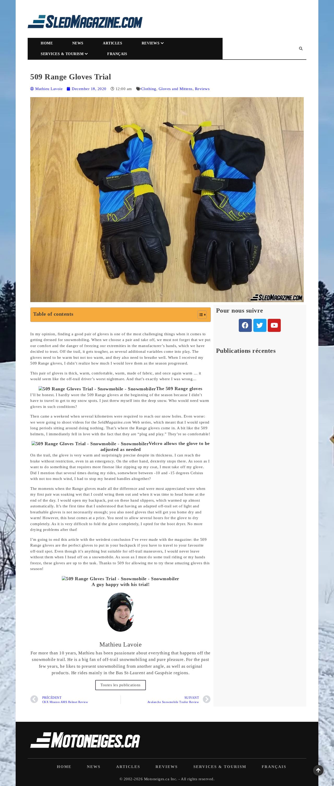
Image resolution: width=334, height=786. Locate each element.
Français (117, 54)
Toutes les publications (120, 685)
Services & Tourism (62, 54)
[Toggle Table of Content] (199, 314)
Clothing (148, 89)
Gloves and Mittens (176, 89)
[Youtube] (274, 325)
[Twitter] (259, 325)
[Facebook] (245, 325)
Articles (112, 43)
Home (47, 43)
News (78, 43)
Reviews (151, 43)
